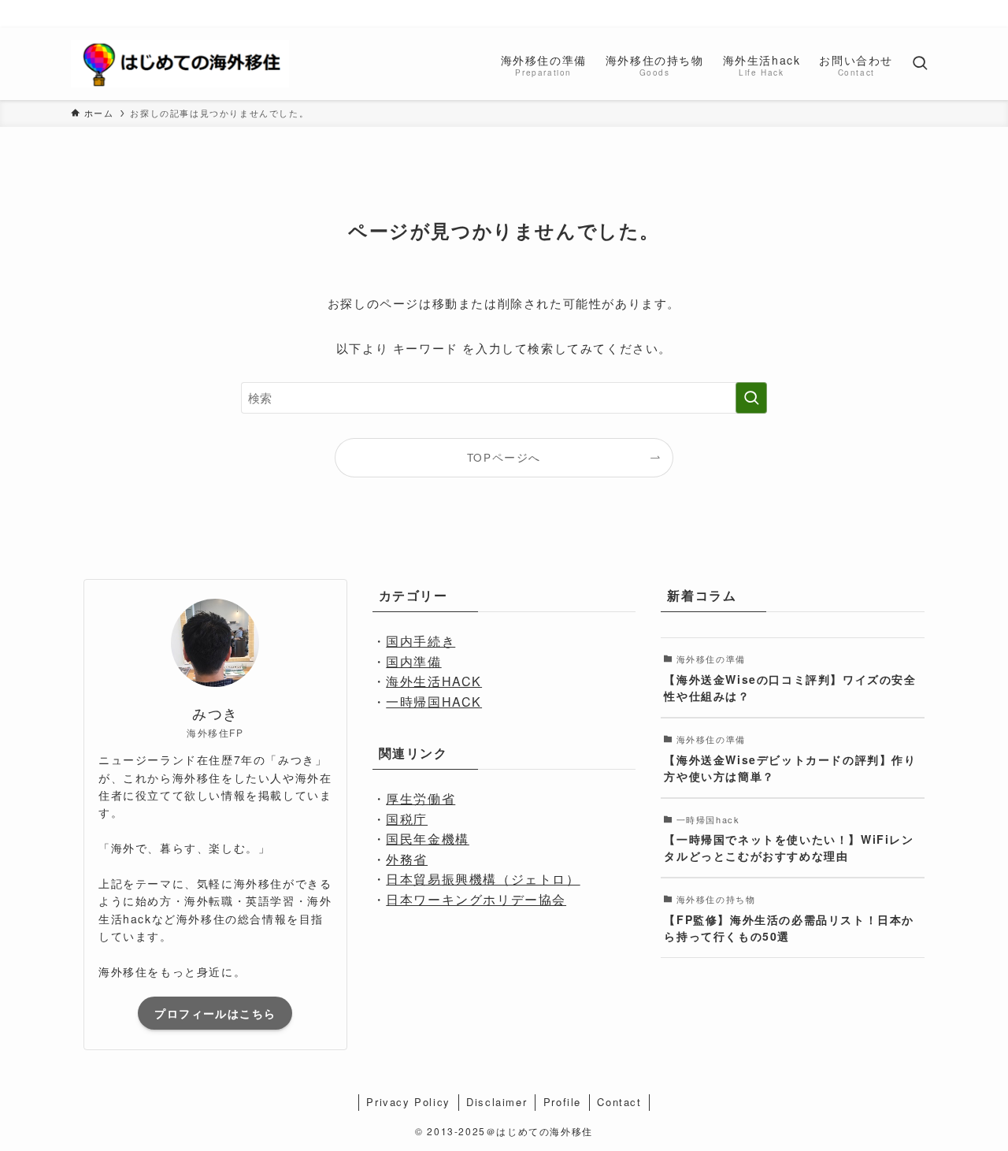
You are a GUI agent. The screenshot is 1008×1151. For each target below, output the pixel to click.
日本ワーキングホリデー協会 (476, 899)
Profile (562, 1101)
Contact (619, 1101)
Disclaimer (496, 1101)
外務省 (407, 859)
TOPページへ (504, 457)
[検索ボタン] (919, 64)
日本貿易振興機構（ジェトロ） (483, 879)
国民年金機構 (427, 839)
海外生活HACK (434, 681)
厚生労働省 (420, 798)
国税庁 (407, 819)
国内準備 (413, 661)
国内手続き (420, 641)
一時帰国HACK (434, 701)
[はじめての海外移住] (180, 63)
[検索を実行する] (751, 398)
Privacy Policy (408, 1101)
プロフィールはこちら (215, 1013)
